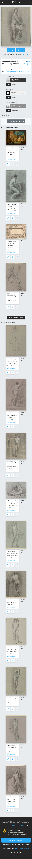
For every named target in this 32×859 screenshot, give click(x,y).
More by (16, 317)
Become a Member (16, 840)
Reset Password (24, 848)
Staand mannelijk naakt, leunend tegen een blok (11, 799)
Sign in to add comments (16, 121)
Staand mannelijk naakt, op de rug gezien (11, 602)
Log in (16, 848)
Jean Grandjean (11, 159)
